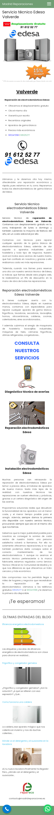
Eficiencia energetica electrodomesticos (23, 624)
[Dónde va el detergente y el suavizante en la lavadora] (27, 763)
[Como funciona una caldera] (27, 721)
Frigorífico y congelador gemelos (19, 663)
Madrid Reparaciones (17, 4)
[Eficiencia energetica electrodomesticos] (27, 643)
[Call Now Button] (6, 809)
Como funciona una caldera (17, 702)
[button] (47, 808)
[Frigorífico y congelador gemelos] (27, 682)
